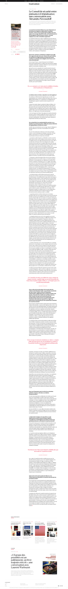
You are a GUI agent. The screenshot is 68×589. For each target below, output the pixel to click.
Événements (41, 0)
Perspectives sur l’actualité (15, 521)
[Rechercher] (11, 0)
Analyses (26, 0)
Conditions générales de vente (24, 584)
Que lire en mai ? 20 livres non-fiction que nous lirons (51, 524)
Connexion (53, 3)
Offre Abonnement (59, 3)
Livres (38, 0)
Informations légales (22, 583)
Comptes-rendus (31, 8)
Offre (5, 584)
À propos (6, 583)
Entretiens (36, 521)
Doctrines (29, 0)
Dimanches (34, 0)
